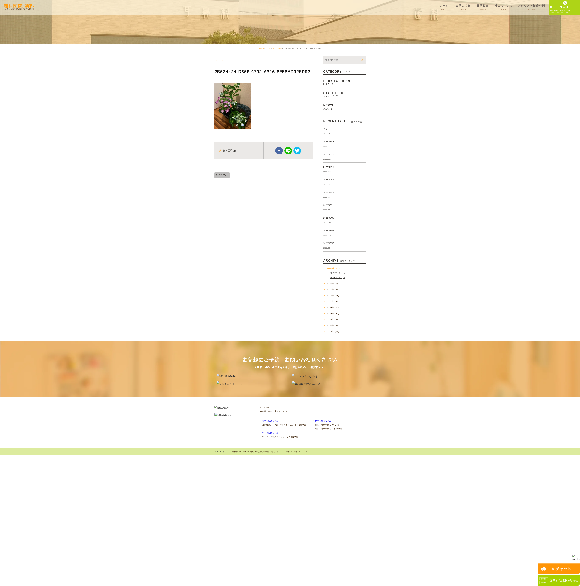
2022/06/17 (328, 154)
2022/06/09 (328, 218)
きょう (326, 129)
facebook (279, 150)
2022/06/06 (328, 243)
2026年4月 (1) (337, 277)
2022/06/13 (328, 192)
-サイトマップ (219, 452)
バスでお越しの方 (270, 433)
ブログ (268, 48)
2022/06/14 (328, 180)
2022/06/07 (328, 230)
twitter (297, 150)
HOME (261, 48)
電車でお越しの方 (270, 421)
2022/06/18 (328, 142)
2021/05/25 (277, 48)
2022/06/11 (328, 205)
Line (288, 150)
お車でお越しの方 (323, 421)
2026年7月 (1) (337, 273)
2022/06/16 (328, 167)
